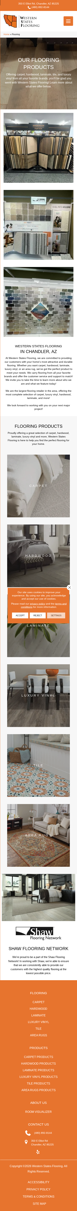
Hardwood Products (38, 1063)
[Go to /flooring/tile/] (38, 765)
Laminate (38, 1015)
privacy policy (37, 603)
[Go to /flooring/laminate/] (38, 625)
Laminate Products (38, 1070)
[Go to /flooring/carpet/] (38, 486)
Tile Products (38, 1083)
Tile (38, 1028)
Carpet (39, 1002)
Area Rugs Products (38, 1090)
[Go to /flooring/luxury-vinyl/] (38, 695)
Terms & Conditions (38, 1196)
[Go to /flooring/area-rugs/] (38, 835)
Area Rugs (38, 1035)
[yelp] (38, 1152)
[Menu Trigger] (68, 21)
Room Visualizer (38, 1111)
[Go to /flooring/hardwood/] (38, 556)
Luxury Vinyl (38, 1022)
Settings (56, 615)
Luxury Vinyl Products (39, 1076)
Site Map (39, 1203)
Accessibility (38, 1182)
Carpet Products (38, 1057)
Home (6, 34)
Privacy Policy (38, 1189)
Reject (37, 615)
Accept (20, 615)
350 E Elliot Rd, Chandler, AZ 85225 (38, 3)
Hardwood (38, 1008)
